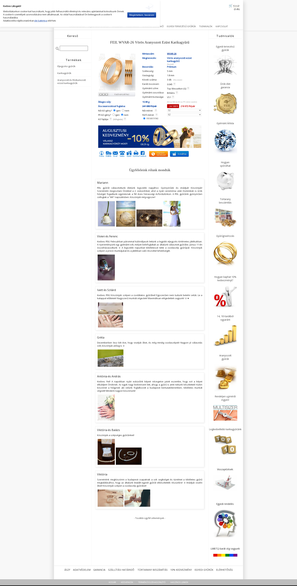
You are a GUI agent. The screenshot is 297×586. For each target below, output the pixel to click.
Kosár (236, 5)
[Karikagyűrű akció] (149, 147)
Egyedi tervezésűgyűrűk (225, 48)
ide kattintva (40, 20)
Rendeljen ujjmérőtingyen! (225, 398)
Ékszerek (117, 26)
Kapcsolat (222, 26)
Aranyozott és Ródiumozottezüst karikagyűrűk (71, 81)
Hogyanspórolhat (225, 164)
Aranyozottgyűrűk (225, 357)
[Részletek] (177, 80)
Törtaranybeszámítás (225, 200)
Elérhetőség (224, 569)
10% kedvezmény (181, 569)
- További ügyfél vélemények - (149, 518)
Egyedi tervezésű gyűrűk (181, 26)
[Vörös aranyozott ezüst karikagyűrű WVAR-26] (117, 90)
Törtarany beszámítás (153, 569)
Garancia (99, 569)
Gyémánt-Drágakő (153, 26)
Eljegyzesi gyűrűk (99, 26)
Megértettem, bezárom (141, 15)
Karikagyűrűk (77, 26)
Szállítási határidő (121, 569)
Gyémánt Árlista (225, 123)
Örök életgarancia (225, 85)
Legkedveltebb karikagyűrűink (225, 429)
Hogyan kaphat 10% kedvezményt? (225, 278)
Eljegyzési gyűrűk (66, 66)
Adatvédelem (82, 569)
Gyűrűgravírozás (225, 236)
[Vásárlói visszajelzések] (225, 489)
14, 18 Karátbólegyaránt (225, 318)
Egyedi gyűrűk (204, 569)
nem (127, 110)
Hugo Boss (132, 26)
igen (118, 110)
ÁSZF (67, 569)
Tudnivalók (205, 26)
